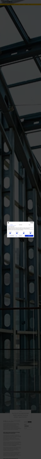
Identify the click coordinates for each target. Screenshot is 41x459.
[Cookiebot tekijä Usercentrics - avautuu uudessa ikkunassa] (30, 222)
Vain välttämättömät (12, 235)
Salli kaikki (29, 235)
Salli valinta (20, 235)
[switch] (17, 233)
